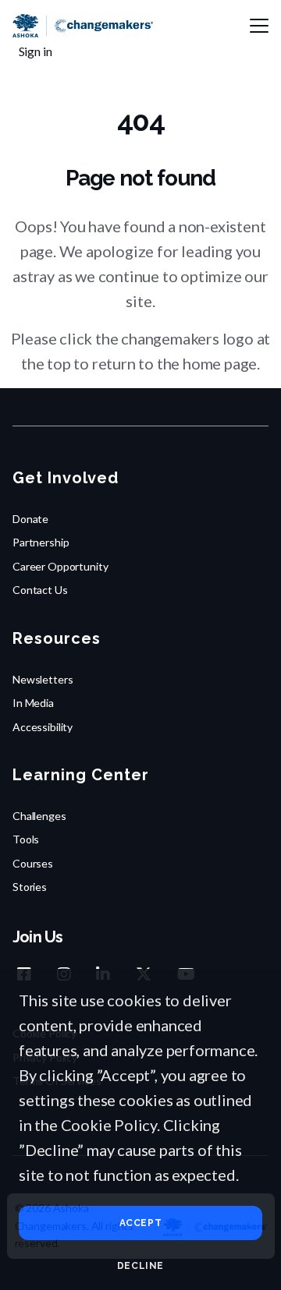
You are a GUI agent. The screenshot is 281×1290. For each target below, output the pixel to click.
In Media (33, 702)
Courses (32, 863)
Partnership (40, 542)
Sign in (35, 51)
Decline (140, 1265)
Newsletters (42, 679)
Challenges (39, 815)
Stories (29, 886)
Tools (25, 839)
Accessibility (42, 726)
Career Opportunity (60, 566)
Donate (30, 518)
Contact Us (40, 589)
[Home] (82, 26)
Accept (140, 1223)
